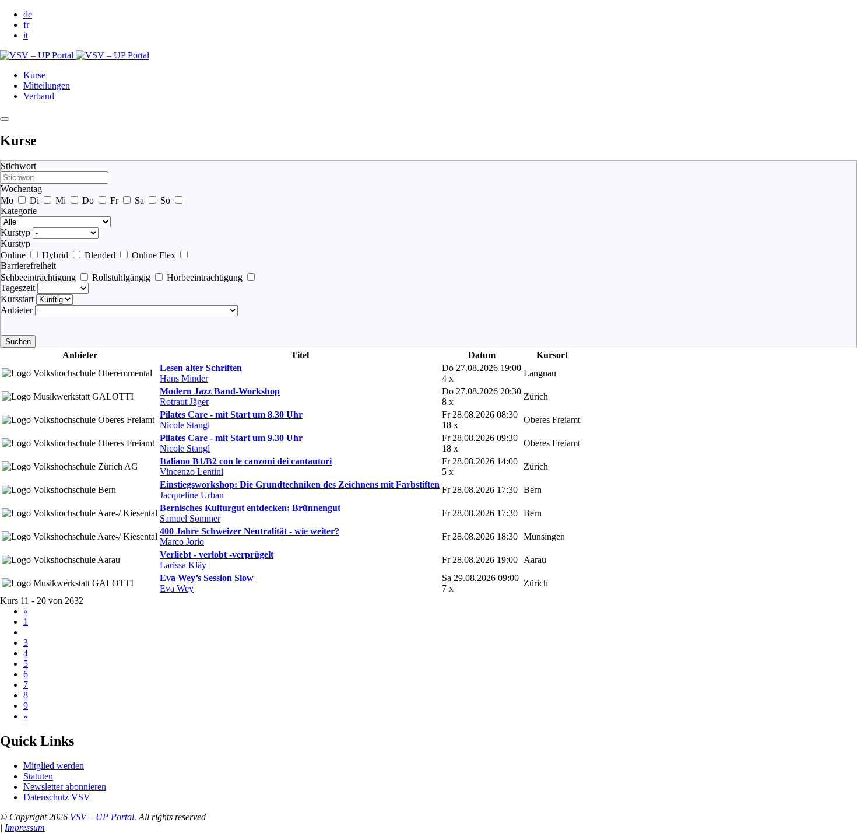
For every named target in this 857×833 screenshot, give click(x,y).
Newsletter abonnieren (64, 787)
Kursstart (17, 299)
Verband (38, 96)
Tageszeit (18, 288)
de (27, 14)
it (25, 35)
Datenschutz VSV (56, 797)
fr (26, 25)
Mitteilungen (46, 85)
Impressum (25, 827)
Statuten (38, 776)
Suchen (18, 341)
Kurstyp (15, 232)
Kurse (34, 75)
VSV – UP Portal (102, 817)
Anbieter (17, 310)
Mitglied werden (53, 766)
